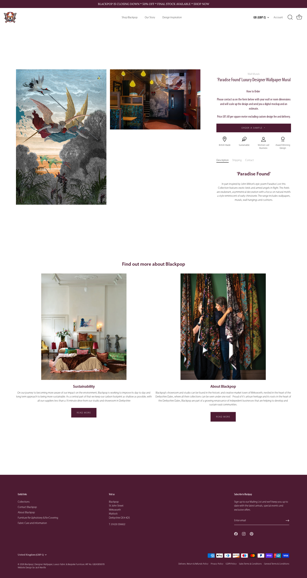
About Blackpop (26, 512)
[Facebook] (236, 533)
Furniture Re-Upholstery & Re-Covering (38, 517)
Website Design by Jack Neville (32, 567)
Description (222, 160)
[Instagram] (244, 533)
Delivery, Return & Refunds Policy (193, 563)
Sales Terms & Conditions (250, 563)
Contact (249, 160)
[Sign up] (287, 520)
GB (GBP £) (260, 17)
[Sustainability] (83, 326)
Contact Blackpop (27, 507)
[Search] (290, 17)
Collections (24, 501)
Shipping (237, 160)
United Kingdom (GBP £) (31, 554)
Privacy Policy (217, 563)
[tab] (224, 160)
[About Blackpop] (223, 326)
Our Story (150, 17)
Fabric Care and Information (32, 523)
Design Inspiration (172, 17)
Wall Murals (254, 74)
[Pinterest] (251, 533)
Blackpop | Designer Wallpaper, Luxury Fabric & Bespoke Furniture (54, 564)
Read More (223, 416)
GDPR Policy (231, 563)
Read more (84, 412)
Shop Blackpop (130, 17)
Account (278, 17)
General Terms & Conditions (276, 563)
